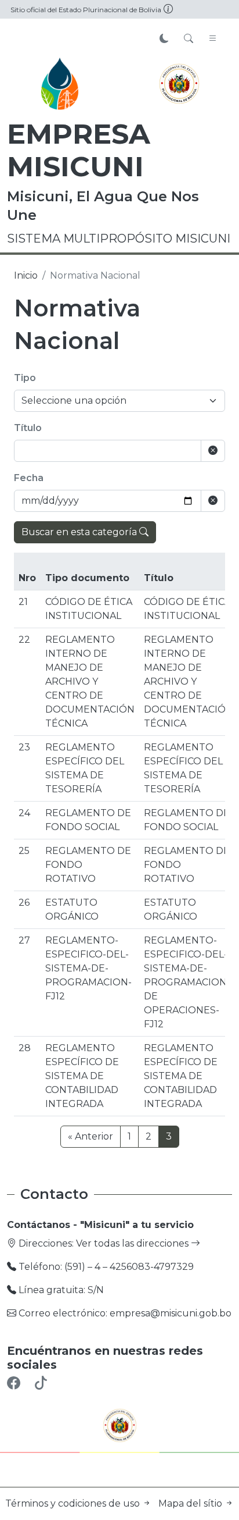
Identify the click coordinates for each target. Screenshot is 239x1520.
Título (28, 427)
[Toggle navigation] (213, 39)
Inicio (26, 275)
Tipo (25, 377)
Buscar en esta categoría (80, 531)
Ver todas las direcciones (133, 1243)
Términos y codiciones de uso (73, 1503)
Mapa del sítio (191, 1503)
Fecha (29, 477)
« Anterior (90, 1136)
